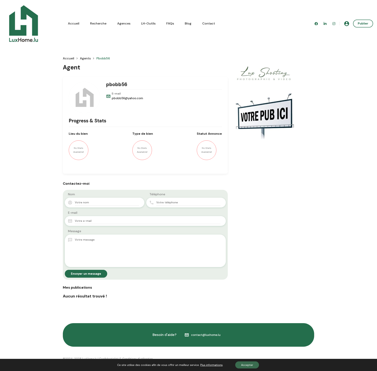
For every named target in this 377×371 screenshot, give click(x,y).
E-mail (72, 213)
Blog (188, 23)
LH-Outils (148, 23)
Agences (123, 23)
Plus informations (211, 365)
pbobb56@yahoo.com (127, 98)
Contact (208, 23)
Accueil (73, 23)
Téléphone (157, 194)
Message (74, 231)
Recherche (98, 23)
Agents (85, 58)
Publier (363, 23)
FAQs (170, 23)
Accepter (247, 365)
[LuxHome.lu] (23, 23)
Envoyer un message (86, 274)
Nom (71, 194)
